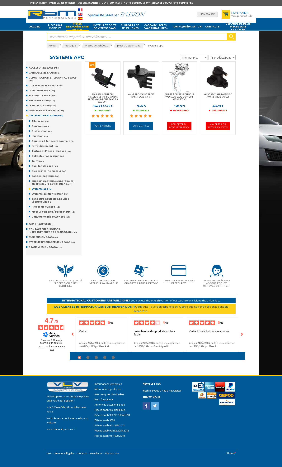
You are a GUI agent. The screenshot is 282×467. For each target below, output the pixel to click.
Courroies (40, 126)
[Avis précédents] (73, 334)
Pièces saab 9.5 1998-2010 (110, 435)
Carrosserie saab (44, 72)
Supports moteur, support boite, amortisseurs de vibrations (53, 182)
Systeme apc (41, 188)
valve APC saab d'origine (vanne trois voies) (218, 95)
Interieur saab (42, 105)
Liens (105, 2)
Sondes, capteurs (45, 176)
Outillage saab (41, 224)
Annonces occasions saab (110, 404)
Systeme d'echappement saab (52, 242)
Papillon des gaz (45, 166)
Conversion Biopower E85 (51, 216)
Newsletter (96, 453)
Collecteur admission (48, 156)
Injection (40, 136)
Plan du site (112, 453)
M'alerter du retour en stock (179, 125)
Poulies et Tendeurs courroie (52, 141)
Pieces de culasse (46, 206)
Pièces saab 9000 (105, 420)
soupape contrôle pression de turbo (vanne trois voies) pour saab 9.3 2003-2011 (103, 98)
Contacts (116, 2)
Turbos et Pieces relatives (51, 151)
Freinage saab (42, 100)
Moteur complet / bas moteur (53, 211)
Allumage (40, 121)
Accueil (34, 26)
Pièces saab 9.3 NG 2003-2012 (112, 430)
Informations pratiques (108, 389)
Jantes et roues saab (46, 110)
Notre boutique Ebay (137, 2)
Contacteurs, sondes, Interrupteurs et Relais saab (53, 231)
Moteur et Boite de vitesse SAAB (104, 27)
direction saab (42, 90)
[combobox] (194, 57)
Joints (38, 161)
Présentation (38, 2)
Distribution (42, 131)
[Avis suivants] (242, 334)
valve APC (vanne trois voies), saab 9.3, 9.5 (141, 95)
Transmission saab (45, 247)
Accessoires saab (44, 67)
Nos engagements (89, 2)
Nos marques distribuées (109, 394)
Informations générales (108, 384)
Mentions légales (65, 453)
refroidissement (45, 146)
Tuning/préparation (186, 26)
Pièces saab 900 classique (110, 410)
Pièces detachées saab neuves (77, 27)
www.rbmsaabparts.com (61, 429)
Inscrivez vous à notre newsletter (162, 390)
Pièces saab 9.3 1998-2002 (110, 425)
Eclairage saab (42, 95)
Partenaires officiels (62, 2)
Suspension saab (43, 237)
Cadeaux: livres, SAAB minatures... (156, 27)
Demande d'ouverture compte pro (172, 2)
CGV (49, 453)
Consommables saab (46, 85)
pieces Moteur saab (46, 115)
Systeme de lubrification (50, 193)
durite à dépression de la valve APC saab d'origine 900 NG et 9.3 (179, 96)
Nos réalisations (104, 399)
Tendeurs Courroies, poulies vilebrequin (50, 200)
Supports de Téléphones (130, 27)
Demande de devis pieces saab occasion (238, 27)
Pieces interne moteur (49, 171)
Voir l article (102, 125)
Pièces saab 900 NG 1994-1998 (112, 415)
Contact (82, 453)
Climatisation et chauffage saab (52, 79)
